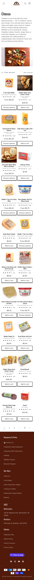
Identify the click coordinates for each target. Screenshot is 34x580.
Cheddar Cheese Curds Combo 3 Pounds (25, 93)
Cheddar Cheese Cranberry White (25, 268)
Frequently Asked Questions (13, 447)
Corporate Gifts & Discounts (13, 451)
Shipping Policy (9, 534)
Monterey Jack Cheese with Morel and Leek (9, 268)
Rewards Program (10, 464)
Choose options (9, 107)
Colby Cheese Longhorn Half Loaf (24, 129)
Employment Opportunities (13, 493)
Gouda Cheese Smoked (9, 234)
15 (24, 428)
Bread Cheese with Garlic (25, 336)
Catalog (6, 455)
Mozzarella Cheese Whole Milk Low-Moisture (9, 165)
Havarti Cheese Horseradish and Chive (9, 302)
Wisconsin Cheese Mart (13, 576)
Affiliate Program (9, 459)
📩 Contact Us (8, 442)
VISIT (6, 504)
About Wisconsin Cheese (12, 484)
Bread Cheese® (25, 369)
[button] (4, 3)
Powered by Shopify (26, 576)
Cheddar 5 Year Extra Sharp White (9, 200)
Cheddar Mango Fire (9, 336)
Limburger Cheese (25, 165)
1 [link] (4, 428)
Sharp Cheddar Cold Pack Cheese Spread (25, 200)
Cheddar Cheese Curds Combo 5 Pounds (9, 370)
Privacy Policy (8, 547)
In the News (8, 480)
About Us (7, 476)
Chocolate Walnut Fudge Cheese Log (9, 406)
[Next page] (30, 428)
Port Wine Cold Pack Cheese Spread (25, 302)
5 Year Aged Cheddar (9, 93)
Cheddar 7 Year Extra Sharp (24, 234)
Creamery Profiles (10, 489)
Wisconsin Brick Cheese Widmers (9, 129)
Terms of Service (9, 543)
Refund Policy (8, 539)
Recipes (6, 497)
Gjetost (25, 405)
